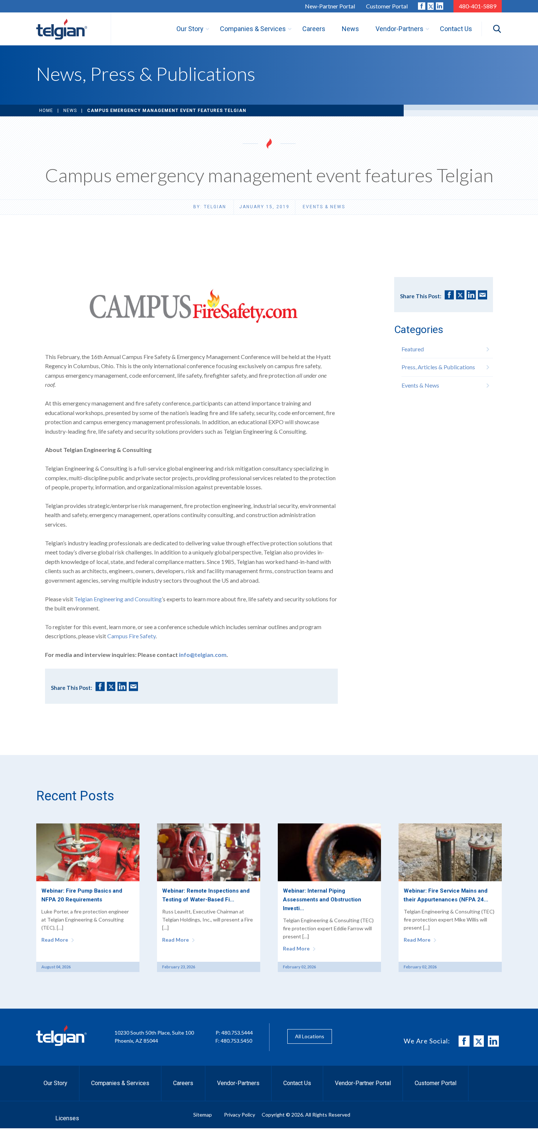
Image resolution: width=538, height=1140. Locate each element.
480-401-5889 (477, 6)
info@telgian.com (203, 654)
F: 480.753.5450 (234, 1041)
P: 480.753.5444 (234, 1032)
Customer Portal (387, 6)
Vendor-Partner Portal (363, 1083)
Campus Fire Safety (131, 635)
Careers (183, 1083)
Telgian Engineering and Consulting (118, 598)
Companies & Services (120, 1083)
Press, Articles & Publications (438, 366)
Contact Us (297, 1083)
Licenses (67, 1118)
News (70, 110)
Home (46, 110)
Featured (412, 348)
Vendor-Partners (238, 1083)
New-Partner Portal (330, 6)
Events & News (324, 206)
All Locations (309, 1036)
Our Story (55, 1083)
